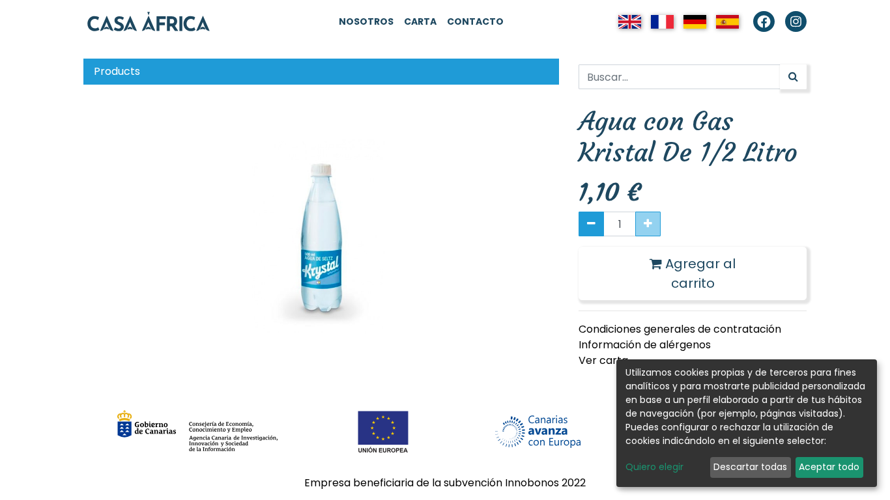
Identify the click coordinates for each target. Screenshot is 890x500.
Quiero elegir (654, 466)
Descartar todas (750, 466)
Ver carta (603, 360)
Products (117, 71)
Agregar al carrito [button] (699, 273)
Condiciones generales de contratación (680, 329)
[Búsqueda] (793, 76)
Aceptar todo (829, 466)
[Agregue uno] (648, 224)
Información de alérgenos (645, 344)
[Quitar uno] (591, 224)
